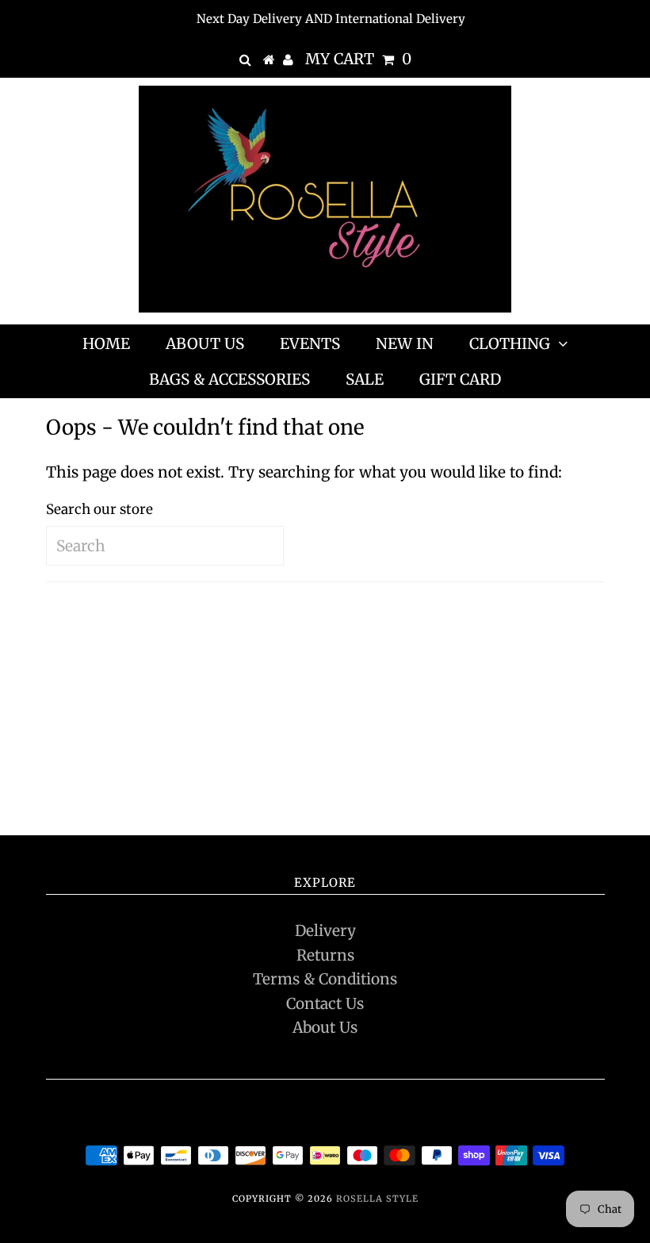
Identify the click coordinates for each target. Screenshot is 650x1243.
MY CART (358, 58)
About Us (325, 1027)
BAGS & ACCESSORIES (229, 379)
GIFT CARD (460, 379)
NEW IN (405, 343)
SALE (365, 379)
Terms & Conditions (325, 978)
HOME (106, 343)
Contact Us (325, 1003)
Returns (325, 955)
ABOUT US (205, 343)
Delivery (325, 930)
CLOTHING (509, 343)
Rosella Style (377, 1198)
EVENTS (310, 343)
